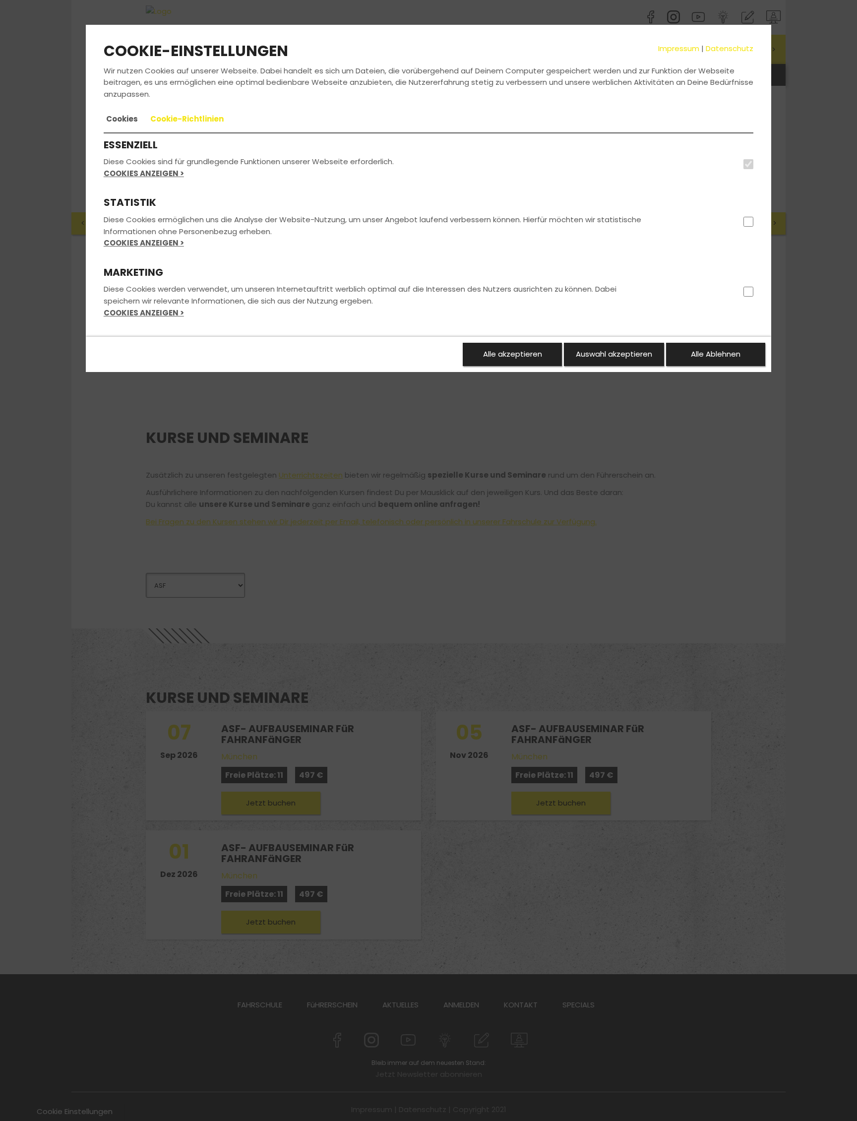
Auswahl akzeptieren (614, 354)
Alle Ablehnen (715, 354)
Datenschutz (729, 48)
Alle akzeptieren (512, 354)
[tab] (122, 119)
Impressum (678, 48)
